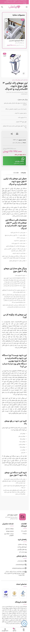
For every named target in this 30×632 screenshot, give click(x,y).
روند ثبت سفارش (22, 545)
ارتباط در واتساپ (19, 161)
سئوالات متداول (10, 529)
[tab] (23, 173)
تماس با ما (24, 531)
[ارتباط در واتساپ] (23, 158)
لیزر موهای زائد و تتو (19, 43)
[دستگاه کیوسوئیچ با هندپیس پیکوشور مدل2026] (14, 28)
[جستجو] (2, 7)
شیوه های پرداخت (22, 547)
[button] (6, 20)
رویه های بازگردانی (22, 550)
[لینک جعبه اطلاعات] (14, 517)
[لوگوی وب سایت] (14, 7)
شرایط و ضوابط (10, 531)
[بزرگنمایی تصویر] (23, 73)
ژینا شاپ (25, 80)
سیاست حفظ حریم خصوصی (9, 534)
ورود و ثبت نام (23, 552)
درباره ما (25, 534)
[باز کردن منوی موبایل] (26, 7)
